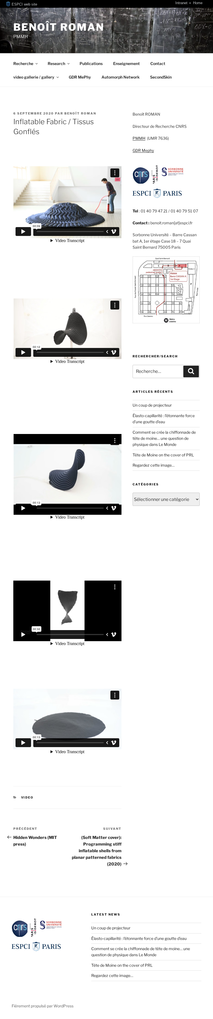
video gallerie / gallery (33, 77)
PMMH (139, 138)
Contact (157, 63)
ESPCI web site (24, 4)
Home (197, 3)
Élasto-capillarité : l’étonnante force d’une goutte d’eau (139, 938)
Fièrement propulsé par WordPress (42, 1006)
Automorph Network (121, 77)
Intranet (182, 3)
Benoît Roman (58, 27)
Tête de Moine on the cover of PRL (163, 455)
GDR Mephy (143, 150)
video (27, 797)
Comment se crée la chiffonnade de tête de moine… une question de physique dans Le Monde (164, 438)
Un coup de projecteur (152, 405)
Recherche (23, 63)
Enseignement (126, 63)
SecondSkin (161, 77)
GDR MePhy (80, 77)
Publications (91, 63)
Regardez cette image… (153, 465)
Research (56, 63)
